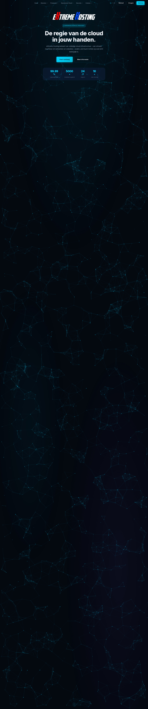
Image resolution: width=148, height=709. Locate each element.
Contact (88, 3)
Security (78, 3)
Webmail (121, 3)
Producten (53, 3)
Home (36, 3)
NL (111, 3)
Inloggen (131, 3)
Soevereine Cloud (66, 3)
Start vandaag (65, 59)
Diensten (43, 3)
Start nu (140, 3)
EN (114, 3)
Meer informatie (82, 59)
